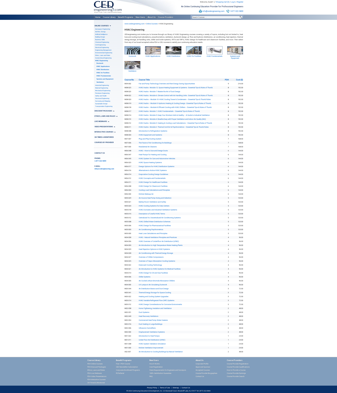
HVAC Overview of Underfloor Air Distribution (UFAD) (159, 241)
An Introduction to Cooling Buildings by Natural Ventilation (161, 352)
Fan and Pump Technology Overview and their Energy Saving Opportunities (167, 84)
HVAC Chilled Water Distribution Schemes (154, 222)
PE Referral (120, 373)
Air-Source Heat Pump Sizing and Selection (155, 198)
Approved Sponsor (203, 367)
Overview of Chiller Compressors (151, 257)
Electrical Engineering (102, 47)
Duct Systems (144, 312)
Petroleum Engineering (102, 93)
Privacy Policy (152, 388)
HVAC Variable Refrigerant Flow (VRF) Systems (156, 300)
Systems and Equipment (104, 79)
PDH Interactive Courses (96, 380)
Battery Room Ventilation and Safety (152, 202)
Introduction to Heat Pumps (149, 336)
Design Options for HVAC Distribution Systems (156, 166)
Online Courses (152, 24)
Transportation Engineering (103, 106)
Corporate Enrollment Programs (128, 370)
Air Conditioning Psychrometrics (151, 229)
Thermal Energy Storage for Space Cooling (155, 293)
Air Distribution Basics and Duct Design (154, 289)
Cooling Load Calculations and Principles (154, 190)
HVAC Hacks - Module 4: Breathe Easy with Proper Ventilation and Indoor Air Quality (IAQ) (172, 119)
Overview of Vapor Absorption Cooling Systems (157, 261)
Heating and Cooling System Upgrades (153, 296)
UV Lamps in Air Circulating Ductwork (153, 285)
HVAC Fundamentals (103, 76)
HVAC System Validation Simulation (152, 344)
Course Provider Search (235, 376)
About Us (152, 17)
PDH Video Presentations (96, 376)
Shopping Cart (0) (222, 2)
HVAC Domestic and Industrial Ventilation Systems (158, 210)
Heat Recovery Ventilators (148, 316)
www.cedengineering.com (134, 24)
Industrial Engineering (102, 85)
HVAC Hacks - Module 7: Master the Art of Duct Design (159, 92)
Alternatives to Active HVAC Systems (153, 170)
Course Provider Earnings (236, 373)
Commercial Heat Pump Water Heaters (153, 320)
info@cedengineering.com (213, 11)
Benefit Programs (125, 17)
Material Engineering (101, 88)
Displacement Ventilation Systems (152, 332)
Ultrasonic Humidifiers (147, 328)
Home (97, 17)
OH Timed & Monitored (104, 137)
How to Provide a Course (236, 370)
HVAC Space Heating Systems (150, 162)
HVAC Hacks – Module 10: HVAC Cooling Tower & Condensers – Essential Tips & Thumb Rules (175, 99)
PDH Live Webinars (94, 373)
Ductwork (99, 63)
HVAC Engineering (101, 60)
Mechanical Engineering (102, 90)
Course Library (109, 17)
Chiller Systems (144, 277)
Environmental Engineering (103, 52)
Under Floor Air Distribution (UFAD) (152, 340)
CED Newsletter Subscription (127, 367)
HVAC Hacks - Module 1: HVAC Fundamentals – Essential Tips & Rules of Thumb (169, 111)
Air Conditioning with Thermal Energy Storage (156, 253)
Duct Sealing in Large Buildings (150, 324)
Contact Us (100, 153)
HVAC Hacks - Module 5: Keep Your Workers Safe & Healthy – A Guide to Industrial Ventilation (174, 115)
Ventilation (100, 82)
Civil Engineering (100, 45)
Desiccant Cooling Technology (150, 265)
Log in (233, 2)
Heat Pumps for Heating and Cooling (153, 155)
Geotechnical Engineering (103, 58)
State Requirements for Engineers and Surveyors (167, 370)
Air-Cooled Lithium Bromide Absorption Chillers (157, 281)
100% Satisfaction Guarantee (160, 373)
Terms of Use (165, 388)
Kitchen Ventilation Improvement (151, 348)
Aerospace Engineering (102, 29)
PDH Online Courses (95, 364)
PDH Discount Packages (96, 367)
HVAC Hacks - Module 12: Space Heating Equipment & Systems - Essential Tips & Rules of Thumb (176, 88)
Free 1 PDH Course (123, 364)
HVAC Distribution (102, 69)
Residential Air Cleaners (148, 147)
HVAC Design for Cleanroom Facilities (153, 186)
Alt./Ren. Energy (100, 31)
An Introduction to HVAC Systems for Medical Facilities (159, 269)
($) (239, 80)
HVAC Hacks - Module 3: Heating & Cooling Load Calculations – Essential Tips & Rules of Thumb (175, 123)
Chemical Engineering (102, 42)
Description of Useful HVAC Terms (152, 214)
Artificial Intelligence (101, 34)
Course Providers (165, 17)
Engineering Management (103, 50)
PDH (227, 80)
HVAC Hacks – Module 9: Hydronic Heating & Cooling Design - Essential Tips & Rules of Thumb (175, 103)
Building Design (100, 37)
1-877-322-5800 (236, 11)
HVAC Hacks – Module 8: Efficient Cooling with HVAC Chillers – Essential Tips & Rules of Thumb (175, 107)
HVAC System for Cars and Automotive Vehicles (157, 159)
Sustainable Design (101, 103)
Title (144, 80)
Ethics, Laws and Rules (102, 55)
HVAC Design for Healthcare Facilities (153, 182)
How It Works (154, 364)
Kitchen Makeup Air (146, 194)
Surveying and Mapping (102, 101)
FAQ (151, 376)
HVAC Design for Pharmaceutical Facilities (155, 226)
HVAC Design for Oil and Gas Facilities (153, 273)
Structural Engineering (102, 98)
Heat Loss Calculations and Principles (153, 233)
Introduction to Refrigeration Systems (153, 131)
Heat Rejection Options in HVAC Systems (154, 249)
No (129, 80)
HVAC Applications (103, 66)
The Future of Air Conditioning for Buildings (155, 143)
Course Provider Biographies (206, 373)
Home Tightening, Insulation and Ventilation (155, 308)
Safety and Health (100, 96)
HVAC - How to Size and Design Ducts (153, 151)
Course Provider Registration (237, 364)
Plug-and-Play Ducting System (150, 139)
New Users (140, 17)
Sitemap (176, 388)
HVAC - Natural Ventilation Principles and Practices (158, 237)
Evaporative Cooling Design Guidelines (153, 174)
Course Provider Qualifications (238, 367)
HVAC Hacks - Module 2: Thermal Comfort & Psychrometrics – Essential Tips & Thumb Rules (174, 127)
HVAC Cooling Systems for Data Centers (154, 206)
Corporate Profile (202, 364)
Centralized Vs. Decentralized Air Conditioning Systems (160, 218)
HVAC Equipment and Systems (150, 135)
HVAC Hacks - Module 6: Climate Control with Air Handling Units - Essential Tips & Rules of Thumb (176, 95)
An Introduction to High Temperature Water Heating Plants (160, 245)
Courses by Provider (104, 142)
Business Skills (100, 39)
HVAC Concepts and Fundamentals (152, 178)
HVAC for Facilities (102, 72)
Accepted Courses (203, 370)
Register (240, 2)
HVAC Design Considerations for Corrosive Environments (160, 304)
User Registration (156, 367)
